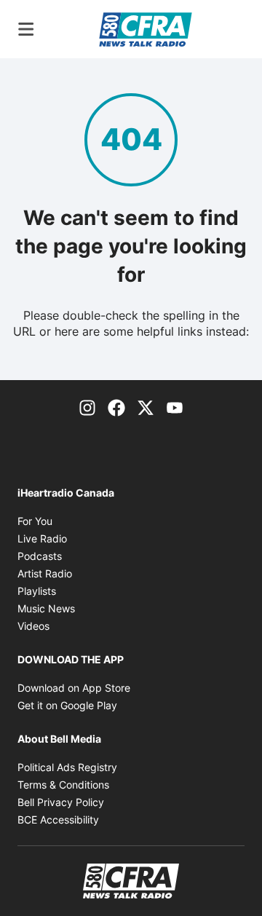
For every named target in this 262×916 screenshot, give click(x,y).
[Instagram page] (87, 406)
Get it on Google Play (67, 705)
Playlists (36, 591)
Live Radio (42, 538)
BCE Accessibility (58, 819)
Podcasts (39, 556)
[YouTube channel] (174, 406)
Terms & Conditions (63, 784)
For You (34, 521)
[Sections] (26, 29)
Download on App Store (73, 688)
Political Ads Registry (67, 767)
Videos (33, 626)
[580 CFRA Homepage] (146, 29)
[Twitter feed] (145, 406)
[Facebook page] (116, 406)
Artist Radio (44, 573)
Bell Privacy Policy (60, 802)
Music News (46, 608)
